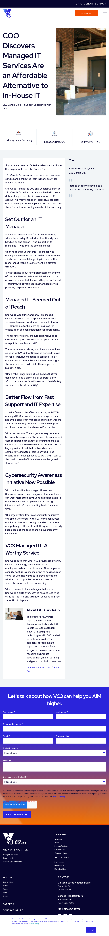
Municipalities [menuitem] (60, 869)
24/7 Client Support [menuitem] (92, 3)
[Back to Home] (7, 13)
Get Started (87, 13)
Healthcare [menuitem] (59, 866)
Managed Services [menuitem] (10, 855)
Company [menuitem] (60, 834)
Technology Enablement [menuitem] (12, 861)
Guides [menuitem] (5, 886)
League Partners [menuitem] (61, 846)
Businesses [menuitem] (59, 862)
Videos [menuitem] (5, 889)
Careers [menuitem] (8, 904)
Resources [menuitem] (10, 877)
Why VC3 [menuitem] (58, 839)
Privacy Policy (34, 924)
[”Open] (105, 13)
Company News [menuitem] (60, 853)
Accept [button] (91, 930)
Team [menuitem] (56, 843)
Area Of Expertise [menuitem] (15, 850)
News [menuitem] (5, 892)
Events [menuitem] (5, 896)
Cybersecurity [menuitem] (8, 858)
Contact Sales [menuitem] (13, 910)
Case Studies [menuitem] (59, 850)
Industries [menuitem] (61, 857)
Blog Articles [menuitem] (8, 882)
